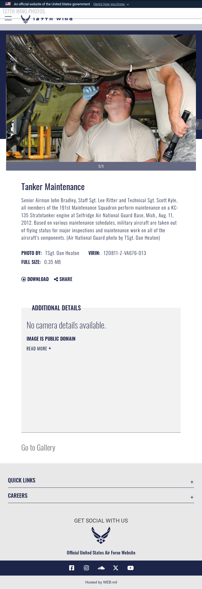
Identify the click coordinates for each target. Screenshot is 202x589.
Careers (17, 495)
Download (37, 279)
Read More (38, 348)
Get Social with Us (101, 521)
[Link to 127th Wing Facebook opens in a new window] (71, 568)
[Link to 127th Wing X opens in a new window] (116, 568)
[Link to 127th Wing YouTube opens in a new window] (130, 568)
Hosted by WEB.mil (101, 582)
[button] (111, 4)
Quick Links (21, 480)
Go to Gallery (38, 447)
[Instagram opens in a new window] (86, 568)
